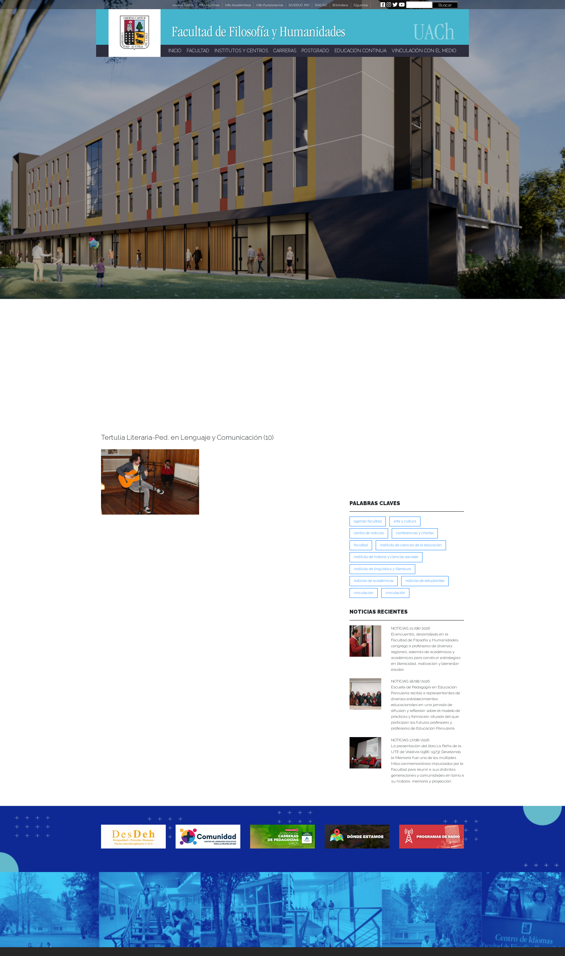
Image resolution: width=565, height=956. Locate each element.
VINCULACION (363, 593)
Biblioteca (340, 5)
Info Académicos (238, 5)
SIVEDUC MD (299, 5)
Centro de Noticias (369, 533)
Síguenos (361, 5)
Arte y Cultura (405, 521)
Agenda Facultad (368, 521)
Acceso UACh (182, 5)
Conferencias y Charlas (415, 533)
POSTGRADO (315, 50)
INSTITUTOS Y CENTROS (241, 50)
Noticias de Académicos (373, 581)
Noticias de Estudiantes (424, 581)
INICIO (174, 50)
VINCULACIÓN (395, 593)
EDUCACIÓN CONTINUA (360, 50)
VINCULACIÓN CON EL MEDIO (424, 50)
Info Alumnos (209, 5)
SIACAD (321, 5)
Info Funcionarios (269, 5)
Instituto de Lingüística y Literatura (382, 569)
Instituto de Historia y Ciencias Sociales (386, 557)
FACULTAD (198, 50)
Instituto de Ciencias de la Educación (411, 545)
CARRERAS (284, 50)
